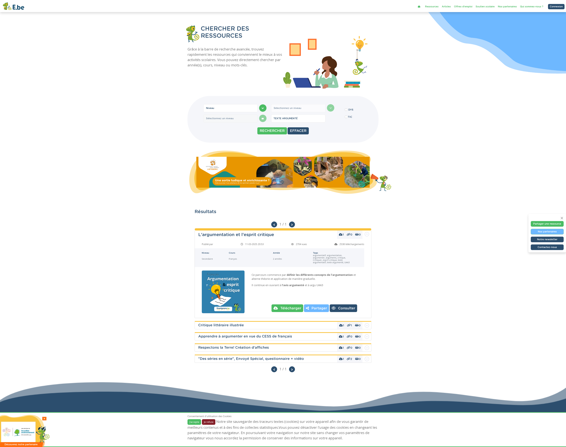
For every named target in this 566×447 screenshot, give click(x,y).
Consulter (346, 308)
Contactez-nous (547, 247)
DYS (350, 110)
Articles (446, 6)
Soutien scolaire (485, 6)
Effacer (298, 131)
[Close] (562, 218)
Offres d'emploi (463, 6)
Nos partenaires (507, 6)
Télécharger (290, 308)
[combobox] (230, 108)
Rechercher (272, 131)
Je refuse (208, 422)
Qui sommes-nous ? (531, 6)
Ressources (432, 6)
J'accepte (194, 422)
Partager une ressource (547, 224)
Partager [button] (318, 308)
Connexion (556, 6)
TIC (350, 117)
